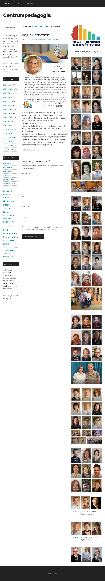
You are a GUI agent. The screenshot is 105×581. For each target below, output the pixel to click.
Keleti (12, 226)
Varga (12, 250)
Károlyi (6, 230)
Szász (6, 244)
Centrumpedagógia (27, 15)
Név (24, 196)
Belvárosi (7, 191)
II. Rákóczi (5, 227)
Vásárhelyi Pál (8, 257)
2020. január (7, 125)
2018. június (7, 141)
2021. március (8, 117)
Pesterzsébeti (10, 233)
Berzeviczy (6, 194)
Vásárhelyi (8, 253)
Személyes (7, 175)
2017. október (8, 149)
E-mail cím (26, 207)
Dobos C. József (9, 215)
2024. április (7, 85)
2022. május (7, 101)
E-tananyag (7, 163)
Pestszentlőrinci (11, 237)
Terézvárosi (6, 250)
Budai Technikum (8, 206)
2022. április (7, 105)
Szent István (8, 240)
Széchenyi (7, 247)
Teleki (15, 247)
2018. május (7, 145)
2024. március (8, 89)
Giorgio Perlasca (7, 218)
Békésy (7, 212)
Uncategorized (34, 150)
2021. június (7, 113)
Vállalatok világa (9, 183)
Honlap (24, 217)
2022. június (7, 97)
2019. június (7, 133)
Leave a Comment (52, 39)
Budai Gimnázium (8, 199)
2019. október (8, 129)
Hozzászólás (27, 174)
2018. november (9, 137)
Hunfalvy (9, 222)
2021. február (8, 121)
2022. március (8, 109)
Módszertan (7, 171)
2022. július (7, 93)
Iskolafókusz (8, 167)
